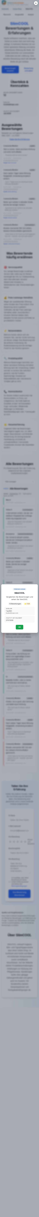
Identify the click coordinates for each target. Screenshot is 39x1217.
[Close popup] (36, 3)
